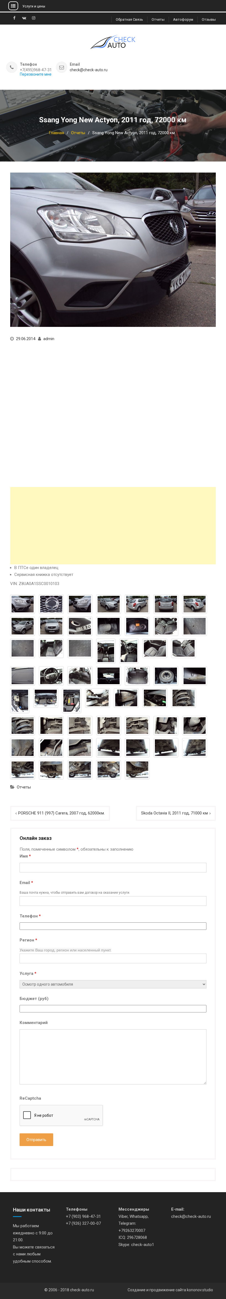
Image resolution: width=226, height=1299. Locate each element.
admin (48, 338)
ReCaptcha (30, 1098)
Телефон (30, 916)
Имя (25, 856)
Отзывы (209, 19)
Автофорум (183, 19)
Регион (28, 940)
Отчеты (158, 19)
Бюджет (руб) (34, 998)
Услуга (28, 973)
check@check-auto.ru (88, 70)
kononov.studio (200, 1290)
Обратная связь (129, 19)
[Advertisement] (113, 525)
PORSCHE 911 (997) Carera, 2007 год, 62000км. (61, 813)
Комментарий (34, 1022)
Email (26, 882)
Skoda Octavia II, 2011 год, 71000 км (174, 813)
